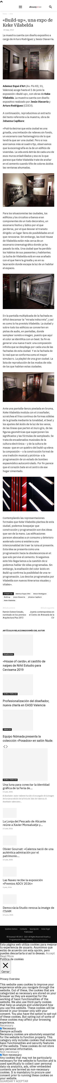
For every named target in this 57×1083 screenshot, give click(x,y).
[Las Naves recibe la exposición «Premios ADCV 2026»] (28, 872)
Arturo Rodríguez (39, 594)
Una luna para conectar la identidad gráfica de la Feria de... (26, 786)
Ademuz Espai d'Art (23, 594)
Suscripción (34, 929)
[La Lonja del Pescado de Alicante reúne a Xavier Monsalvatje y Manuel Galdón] (28, 813)
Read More (7, 956)
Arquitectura (8, 654)
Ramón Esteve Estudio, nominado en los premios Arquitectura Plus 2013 (14, 615)
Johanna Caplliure (35, 597)
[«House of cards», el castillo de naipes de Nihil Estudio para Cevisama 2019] (28, 645)
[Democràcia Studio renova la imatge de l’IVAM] (28, 899)
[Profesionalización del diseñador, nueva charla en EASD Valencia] (28, 684)
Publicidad (28, 932)
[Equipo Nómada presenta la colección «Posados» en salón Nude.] (28, 720)
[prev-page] (4, 747)
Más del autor (37, 630)
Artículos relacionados (16, 630)
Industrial (7, 729)
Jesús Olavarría (19, 597)
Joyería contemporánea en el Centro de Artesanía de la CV (41, 615)
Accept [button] (50, 953)
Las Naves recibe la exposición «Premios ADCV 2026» (23, 881)
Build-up (7, 597)
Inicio (5, 14)
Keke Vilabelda (9, 600)
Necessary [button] (6, 1025)
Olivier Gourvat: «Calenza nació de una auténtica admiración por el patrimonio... (28, 852)
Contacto (23, 929)
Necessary (9, 1028)
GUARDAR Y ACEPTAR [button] (14, 1081)
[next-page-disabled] (7, 747)
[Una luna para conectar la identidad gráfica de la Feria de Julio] (28, 764)
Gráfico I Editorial (10, 694)
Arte (11, 14)
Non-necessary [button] (9, 1052)
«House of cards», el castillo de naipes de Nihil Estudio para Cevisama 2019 (24, 665)
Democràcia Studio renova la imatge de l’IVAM (28, 909)
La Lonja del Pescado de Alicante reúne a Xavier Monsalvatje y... (24, 823)
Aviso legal (45, 929)
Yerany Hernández (40, 939)
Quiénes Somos (11, 929)
